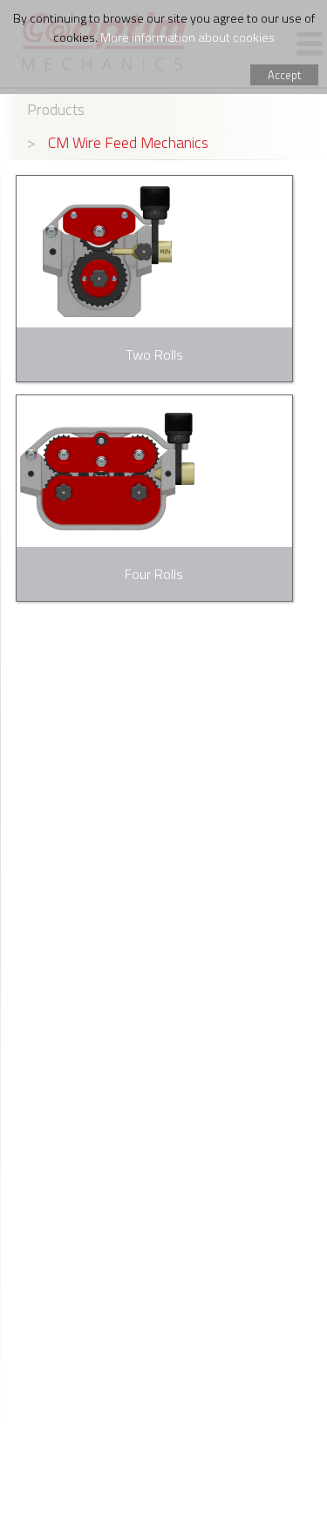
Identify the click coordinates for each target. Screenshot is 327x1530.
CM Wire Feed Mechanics (128, 142)
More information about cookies (187, 37)
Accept (284, 75)
